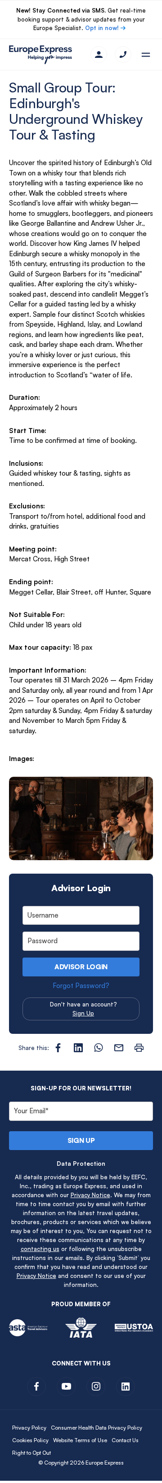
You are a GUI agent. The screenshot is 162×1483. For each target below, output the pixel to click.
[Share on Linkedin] (78, 1047)
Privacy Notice (90, 1195)
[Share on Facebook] (58, 1047)
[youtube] (66, 1386)
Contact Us (125, 1440)
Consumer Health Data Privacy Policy (96, 1427)
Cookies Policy (30, 1440)
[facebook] (36, 1386)
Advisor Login (81, 966)
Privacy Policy (29, 1427)
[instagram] (95, 1386)
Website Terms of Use (80, 1440)
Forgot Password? (81, 985)
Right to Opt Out (31, 1452)
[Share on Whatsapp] (98, 1047)
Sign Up (83, 1013)
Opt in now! (102, 27)
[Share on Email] (118, 1047)
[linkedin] (125, 1386)
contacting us (40, 1248)
